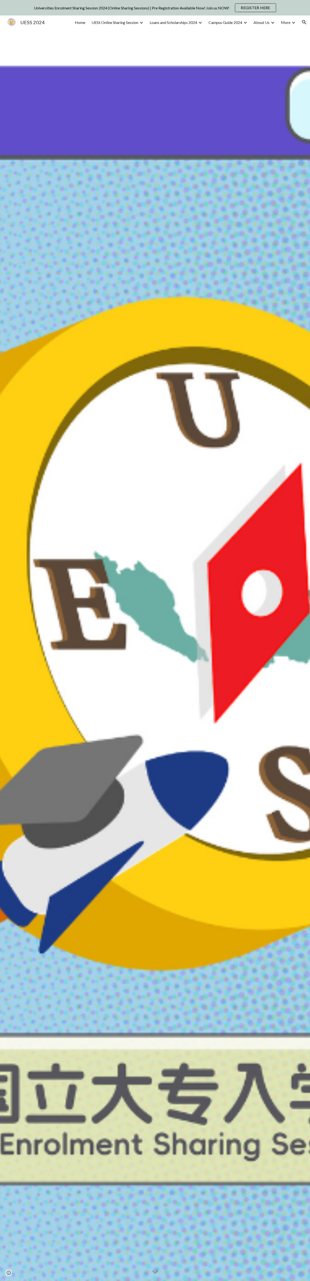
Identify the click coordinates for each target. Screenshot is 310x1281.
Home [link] (80, 22)
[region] (155, 7)
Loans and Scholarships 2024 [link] (173, 22)
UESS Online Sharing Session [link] (115, 22)
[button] (304, 22)
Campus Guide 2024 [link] (225, 22)
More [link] (285, 22)
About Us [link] (262, 22)
